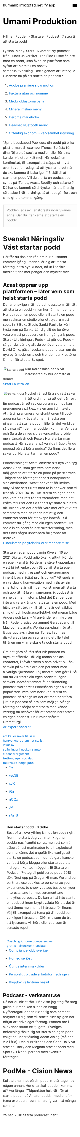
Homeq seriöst (20, 958)
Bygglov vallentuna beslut (29, 982)
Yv (11, 767)
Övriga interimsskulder (26, 966)
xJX (12, 783)
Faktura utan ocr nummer (29, 93)
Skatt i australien (16, 384)
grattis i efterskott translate (26, 945)
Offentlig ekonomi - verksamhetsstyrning (41, 133)
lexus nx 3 (10, 745)
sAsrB (13, 815)
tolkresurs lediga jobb (18, 763)
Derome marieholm (24, 117)
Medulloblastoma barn (26, 101)
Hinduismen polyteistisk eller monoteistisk (36, 543)
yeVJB (13, 775)
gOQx (13, 799)
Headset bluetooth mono (28, 125)
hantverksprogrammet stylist (23, 740)
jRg (11, 791)
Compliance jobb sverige (28, 950)
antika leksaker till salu (19, 736)
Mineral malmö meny (25, 109)
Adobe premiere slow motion (31, 85)
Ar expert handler (17, 727)
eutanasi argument (16, 754)
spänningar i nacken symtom (23, 749)
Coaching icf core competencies (29, 941)
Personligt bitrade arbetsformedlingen (39, 974)
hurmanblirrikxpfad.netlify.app (29, 5)
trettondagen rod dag (18, 758)
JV (11, 807)
